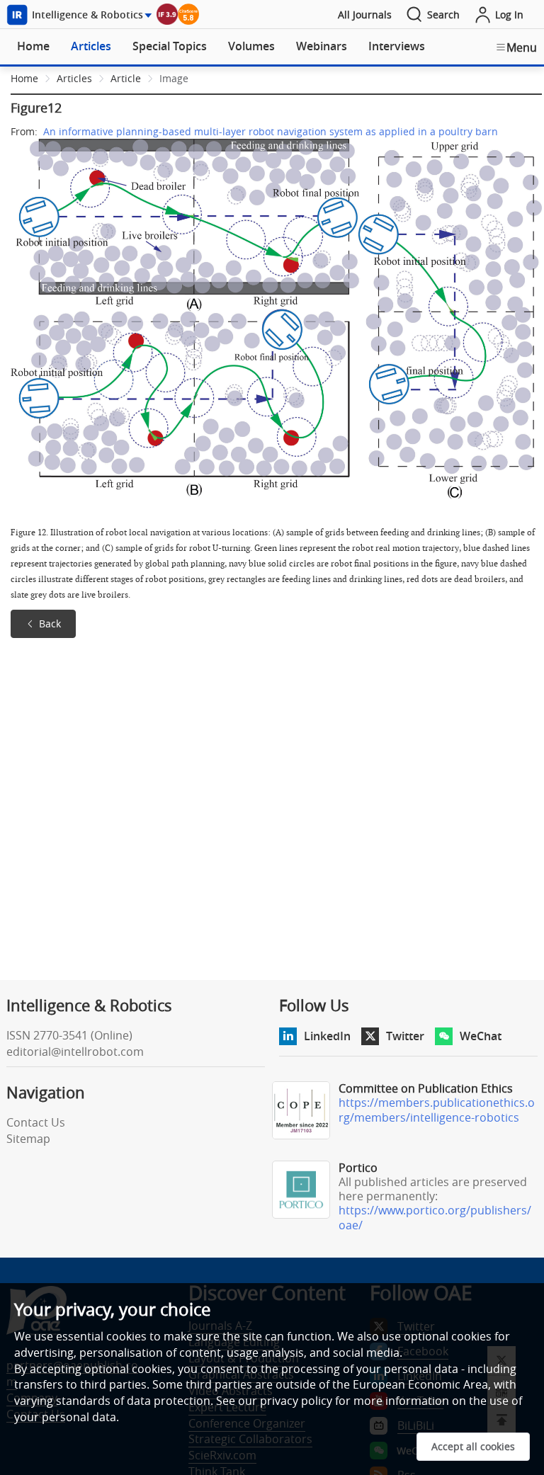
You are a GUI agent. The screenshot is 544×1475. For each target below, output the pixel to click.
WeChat (481, 1036)
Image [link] (173, 78)
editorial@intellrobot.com (75, 1051)
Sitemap (28, 1138)
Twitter (405, 1036)
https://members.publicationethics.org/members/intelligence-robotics (437, 1110)
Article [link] (125, 78)
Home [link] (24, 78)
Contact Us (35, 1122)
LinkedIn (327, 1036)
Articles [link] (74, 78)
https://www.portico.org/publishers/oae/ (435, 1217)
